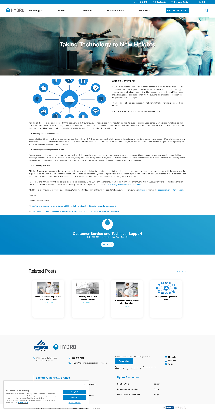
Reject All (74, 397)
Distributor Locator (177, 10)
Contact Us (107, 244)
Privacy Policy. (23, 402)
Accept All (74, 392)
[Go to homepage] (15, 10)
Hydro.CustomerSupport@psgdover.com (90, 363)
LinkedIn (141, 190)
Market (62, 10)
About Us (143, 10)
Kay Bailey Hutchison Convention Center (124, 184)
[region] (46, 394)
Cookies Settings (75, 403)
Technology (35, 10)
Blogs (156, 394)
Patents (157, 389)
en (203, 2)
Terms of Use (95, 408)
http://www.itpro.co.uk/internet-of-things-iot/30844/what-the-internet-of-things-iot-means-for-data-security (74, 206)
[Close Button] (84, 385)
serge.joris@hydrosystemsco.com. (170, 190)
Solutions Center (115, 10)
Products (87, 10)
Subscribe (124, 361)
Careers (157, 384)
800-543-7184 (78, 358)
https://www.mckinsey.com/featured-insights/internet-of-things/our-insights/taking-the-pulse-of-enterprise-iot (75, 211)
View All (180, 272)
